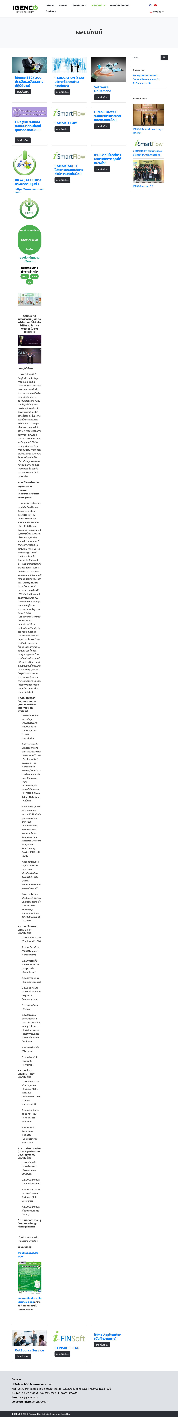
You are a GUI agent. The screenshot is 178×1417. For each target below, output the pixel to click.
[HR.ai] (29, 299)
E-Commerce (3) (142, 83)
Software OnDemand (102, 89)
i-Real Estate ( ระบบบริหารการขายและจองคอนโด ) (107, 115)
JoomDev (65, 1414)
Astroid (45, 1414)
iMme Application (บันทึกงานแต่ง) (107, 1336)
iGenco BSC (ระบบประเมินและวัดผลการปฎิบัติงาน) (29, 81)
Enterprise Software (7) (145, 75)
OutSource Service (29, 1350)
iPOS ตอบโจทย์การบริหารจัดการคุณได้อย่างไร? (107, 158)
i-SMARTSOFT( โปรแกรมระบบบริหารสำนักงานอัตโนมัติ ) (69, 169)
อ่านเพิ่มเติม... (23, 91)
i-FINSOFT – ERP (67, 1347)
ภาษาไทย (157, 11)
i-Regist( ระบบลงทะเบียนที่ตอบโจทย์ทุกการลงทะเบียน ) (28, 125)
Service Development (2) (146, 79)
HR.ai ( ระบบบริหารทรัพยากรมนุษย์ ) (28, 182)
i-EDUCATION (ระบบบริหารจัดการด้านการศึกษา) (69, 81)
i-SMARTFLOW (66, 122)
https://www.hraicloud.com (29, 190)
